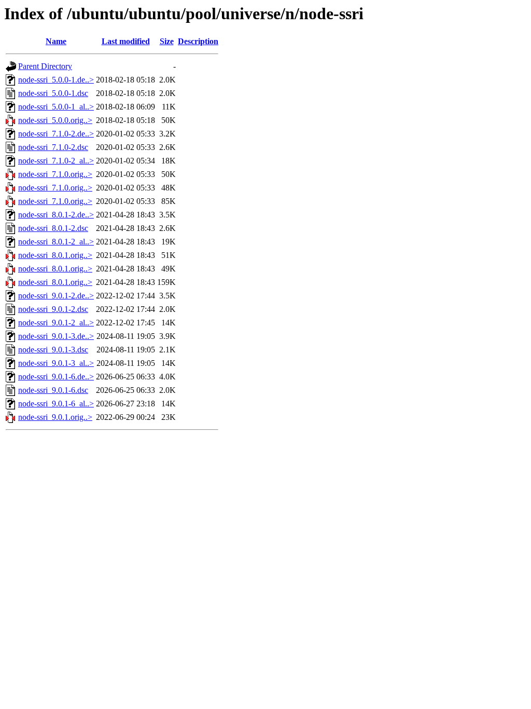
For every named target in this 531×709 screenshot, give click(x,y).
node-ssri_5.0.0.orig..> (55, 120)
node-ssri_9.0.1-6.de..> (56, 376)
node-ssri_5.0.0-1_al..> (56, 106)
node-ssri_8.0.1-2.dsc (53, 228)
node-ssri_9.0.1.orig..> (55, 417)
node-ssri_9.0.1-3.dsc (53, 349)
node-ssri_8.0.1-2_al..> (56, 241)
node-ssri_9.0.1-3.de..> (56, 336)
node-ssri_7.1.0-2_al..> (56, 160)
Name (56, 41)
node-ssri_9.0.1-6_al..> (56, 403)
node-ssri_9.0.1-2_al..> (56, 322)
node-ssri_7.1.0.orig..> (55, 174)
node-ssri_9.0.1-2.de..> (56, 295)
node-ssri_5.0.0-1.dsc (53, 93)
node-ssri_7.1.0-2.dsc (53, 147)
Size (167, 41)
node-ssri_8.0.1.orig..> (55, 255)
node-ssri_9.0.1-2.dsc (53, 309)
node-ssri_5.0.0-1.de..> (56, 79)
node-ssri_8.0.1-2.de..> (56, 214)
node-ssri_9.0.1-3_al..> (56, 363)
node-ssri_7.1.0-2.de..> (56, 133)
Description (198, 41)
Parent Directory (45, 66)
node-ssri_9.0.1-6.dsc (53, 390)
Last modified (126, 41)
